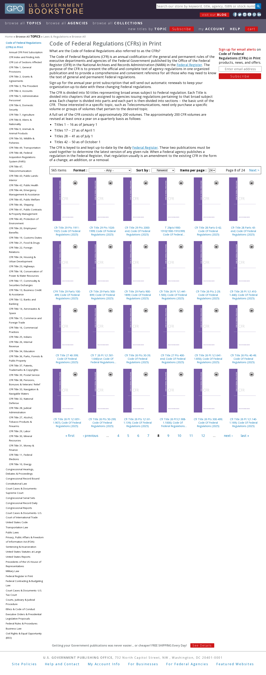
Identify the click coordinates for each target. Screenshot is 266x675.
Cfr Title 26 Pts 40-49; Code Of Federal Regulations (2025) (243, 359)
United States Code (17, 522)
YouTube (249, 14)
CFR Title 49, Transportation (25, 147)
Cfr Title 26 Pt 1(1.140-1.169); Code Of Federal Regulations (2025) (243, 422)
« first (70, 435)
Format (79, 170)
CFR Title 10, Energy (20, 464)
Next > (254, 170)
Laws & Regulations (56, 36)
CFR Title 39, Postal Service (24, 375)
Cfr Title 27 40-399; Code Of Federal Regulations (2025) (67, 359)
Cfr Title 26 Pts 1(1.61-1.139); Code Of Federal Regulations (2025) (138, 422)
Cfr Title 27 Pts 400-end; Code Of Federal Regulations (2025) (172, 359)
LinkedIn (259, 14)
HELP (235, 29)
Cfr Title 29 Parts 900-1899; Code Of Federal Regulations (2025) (137, 295)
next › (228, 435)
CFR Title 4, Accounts (21, 91)
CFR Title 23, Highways (22, 266)
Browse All (23, 23)
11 (191, 435)
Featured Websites (235, 664)
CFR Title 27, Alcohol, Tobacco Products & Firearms (21, 422)
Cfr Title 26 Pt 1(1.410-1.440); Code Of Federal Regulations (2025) (243, 295)
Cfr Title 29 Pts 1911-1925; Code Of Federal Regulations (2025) (67, 231)
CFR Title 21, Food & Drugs (24, 242)
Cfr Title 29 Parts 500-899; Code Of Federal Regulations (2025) (102, 295)
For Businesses (143, 664)
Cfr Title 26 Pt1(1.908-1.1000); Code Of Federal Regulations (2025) (173, 422)
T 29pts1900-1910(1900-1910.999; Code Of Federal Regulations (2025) (173, 231)
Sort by (142, 170)
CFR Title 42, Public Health (23, 185)
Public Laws (12, 532)
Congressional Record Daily (21, 503)
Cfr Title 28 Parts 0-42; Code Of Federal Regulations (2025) (208, 231)
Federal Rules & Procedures (21, 623)
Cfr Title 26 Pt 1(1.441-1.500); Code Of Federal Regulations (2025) (173, 295)
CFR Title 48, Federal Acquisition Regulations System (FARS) (22, 157)
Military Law (12, 571)
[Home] (45, 12)
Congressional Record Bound (22, 478)
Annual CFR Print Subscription (26, 52)
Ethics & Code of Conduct (20, 609)
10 (179, 435)
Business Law (13, 628)
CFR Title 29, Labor (19, 431)
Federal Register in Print (19, 576)
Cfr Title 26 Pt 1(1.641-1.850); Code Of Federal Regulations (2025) (208, 359)
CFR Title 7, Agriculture (21, 114)
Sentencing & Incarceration (21, 546)
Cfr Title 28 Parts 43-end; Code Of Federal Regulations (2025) (243, 231)
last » (245, 435)
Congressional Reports (19, 508)
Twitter (240, 14)
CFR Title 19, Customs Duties (25, 237)
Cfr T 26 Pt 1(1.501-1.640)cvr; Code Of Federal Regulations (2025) (102, 359)
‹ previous (90, 435)
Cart (251, 29)
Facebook (235, 14)
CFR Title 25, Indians (20, 336)
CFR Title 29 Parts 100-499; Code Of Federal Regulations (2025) (67, 295)
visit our (214, 15)
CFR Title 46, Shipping (21, 204)
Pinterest (254, 14)
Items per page (193, 170)
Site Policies (24, 664)
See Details (202, 645)
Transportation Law (17, 527)
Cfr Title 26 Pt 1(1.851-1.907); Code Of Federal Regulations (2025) (67, 422)
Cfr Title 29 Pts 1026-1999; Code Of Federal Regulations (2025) (102, 231)
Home (9, 36)
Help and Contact (62, 664)
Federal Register (189, 65)
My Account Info (104, 664)
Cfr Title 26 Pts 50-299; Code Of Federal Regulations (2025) (102, 422)
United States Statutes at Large (23, 551)
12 (203, 435)
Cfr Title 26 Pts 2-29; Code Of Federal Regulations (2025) (208, 295)
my (212, 29)
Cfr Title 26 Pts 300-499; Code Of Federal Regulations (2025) (208, 422)
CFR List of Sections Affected (25, 62)
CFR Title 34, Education (22, 351)
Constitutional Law (16, 483)
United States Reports (18, 556)
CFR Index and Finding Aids (24, 57)
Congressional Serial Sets (20, 498)
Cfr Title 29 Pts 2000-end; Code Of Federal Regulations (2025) (137, 231)
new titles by (159, 29)
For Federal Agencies (187, 664)
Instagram (244, 14)
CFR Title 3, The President (23, 86)
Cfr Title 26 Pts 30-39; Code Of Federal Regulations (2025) (138, 359)
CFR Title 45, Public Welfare (24, 199)
